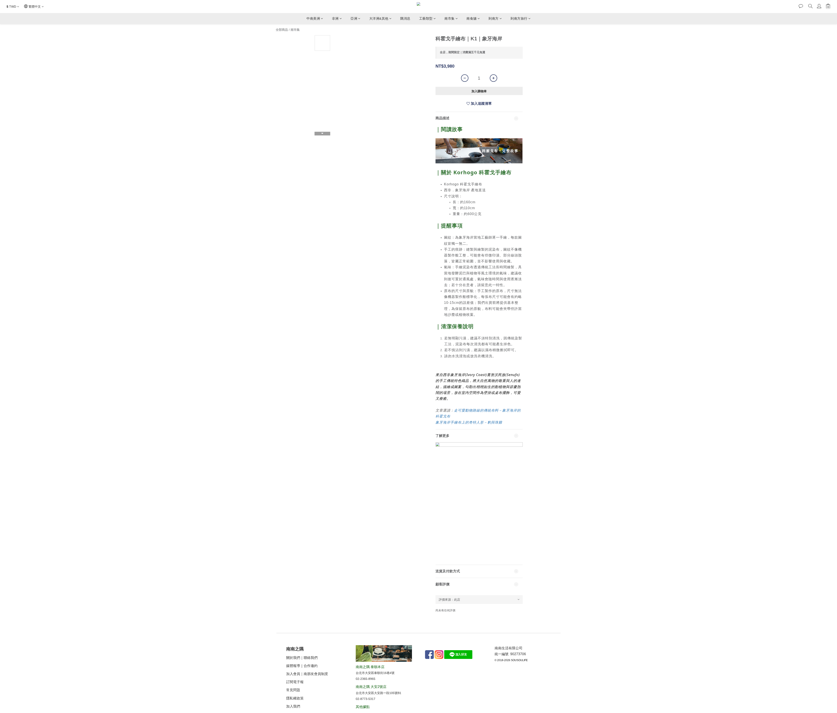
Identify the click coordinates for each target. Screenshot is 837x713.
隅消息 (405, 18)
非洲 (335, 18)
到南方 (493, 18)
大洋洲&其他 (378, 18)
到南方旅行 (518, 18)
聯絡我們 (311, 658)
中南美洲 (313, 18)
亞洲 (353, 18)
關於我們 (293, 658)
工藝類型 (426, 18)
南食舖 (471, 18)
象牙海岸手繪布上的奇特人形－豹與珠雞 (469, 422)
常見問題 (293, 690)
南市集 (449, 18)
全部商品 (282, 29)
